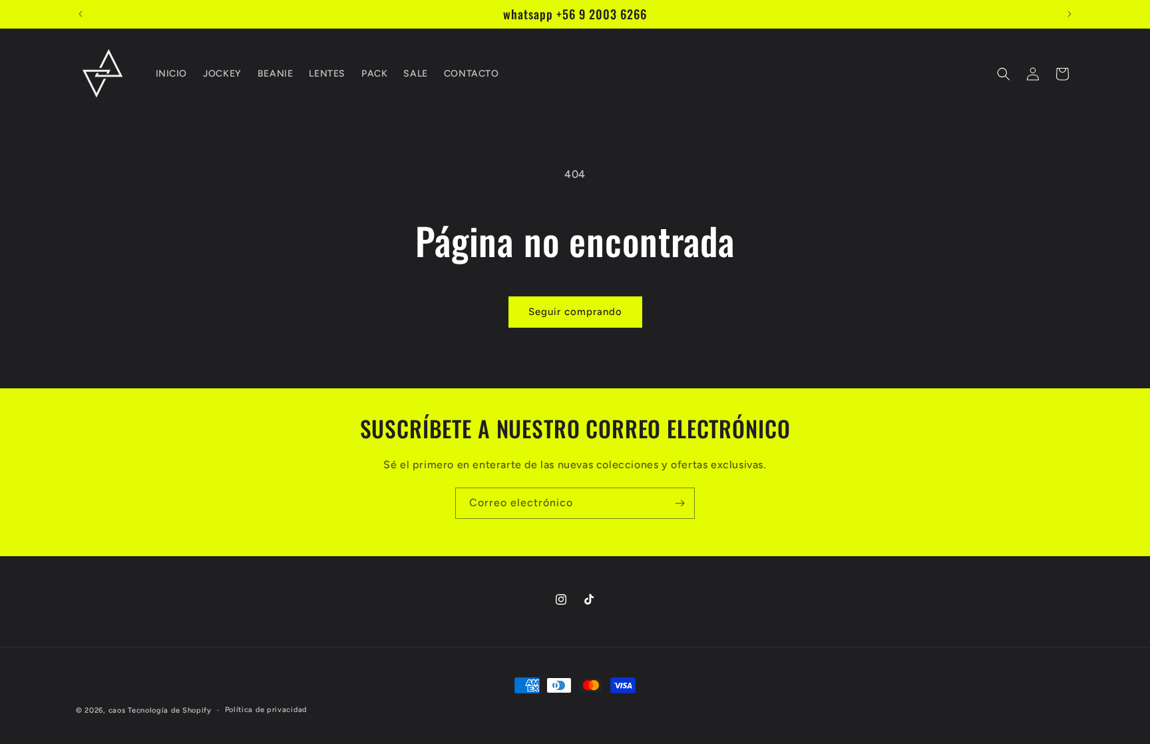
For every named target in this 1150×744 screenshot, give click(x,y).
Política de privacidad (266, 709)
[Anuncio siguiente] (1069, 14)
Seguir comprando (575, 312)
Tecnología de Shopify (170, 710)
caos (117, 710)
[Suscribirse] (679, 503)
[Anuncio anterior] (80, 14)
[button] (1003, 74)
